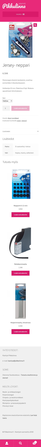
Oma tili (7, 443)
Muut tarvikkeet (13, 118)
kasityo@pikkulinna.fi (16, 361)
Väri (4, 98)
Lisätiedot (6, 131)
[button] (19, 14)
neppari (24, 121)
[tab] (21, 131)
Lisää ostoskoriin (20, 108)
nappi (19, 121)
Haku (20, 443)
